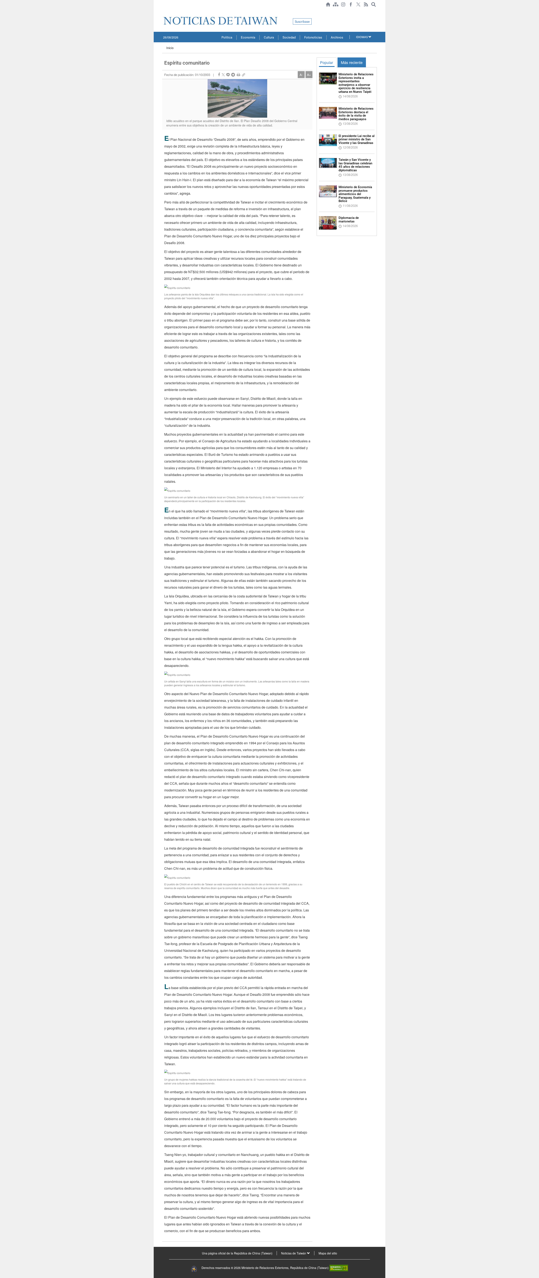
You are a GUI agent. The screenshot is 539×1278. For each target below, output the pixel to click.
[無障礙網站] (339, 1268)
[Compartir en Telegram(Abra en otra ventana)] (233, 74)
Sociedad (289, 37)
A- (301, 74)
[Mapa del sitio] (335, 4)
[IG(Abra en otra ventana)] (343, 4)
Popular (326, 62)
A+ (309, 74)
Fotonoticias (313, 37)
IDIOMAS (362, 37)
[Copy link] (243, 74)
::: (163, 11)
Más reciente (352, 62)
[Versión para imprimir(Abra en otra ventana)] (238, 74)
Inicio (169, 47)
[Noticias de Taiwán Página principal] (328, 4)
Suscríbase (302, 21)
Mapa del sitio (328, 1253)
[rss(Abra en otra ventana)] (366, 4)
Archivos (337, 37)
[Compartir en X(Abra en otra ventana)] (223, 74)
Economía (248, 37)
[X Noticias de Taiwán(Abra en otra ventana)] (358, 4)
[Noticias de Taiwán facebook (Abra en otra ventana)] (350, 4)
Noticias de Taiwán (294, 1253)
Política (226, 37)
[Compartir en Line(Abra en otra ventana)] (228, 74)
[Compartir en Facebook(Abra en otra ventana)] (219, 74)
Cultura (269, 37)
